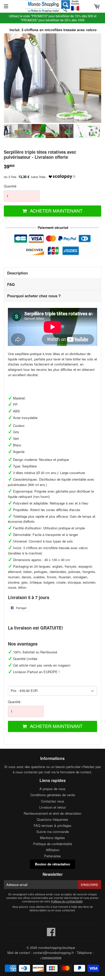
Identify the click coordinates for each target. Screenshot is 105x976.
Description (17, 273)
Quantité (10, 186)
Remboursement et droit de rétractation (52, 813)
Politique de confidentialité (52, 843)
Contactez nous (52, 801)
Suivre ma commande (52, 831)
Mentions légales (52, 837)
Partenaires (52, 855)
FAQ (11, 284)
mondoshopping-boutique (56, 947)
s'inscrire (89, 884)
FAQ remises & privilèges (52, 825)
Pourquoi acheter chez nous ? (34, 296)
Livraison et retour (52, 807)
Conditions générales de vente (52, 794)
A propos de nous (52, 788)
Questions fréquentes (52, 819)
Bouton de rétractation (52, 864)
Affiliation (52, 849)
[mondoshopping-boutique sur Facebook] (51, 934)
